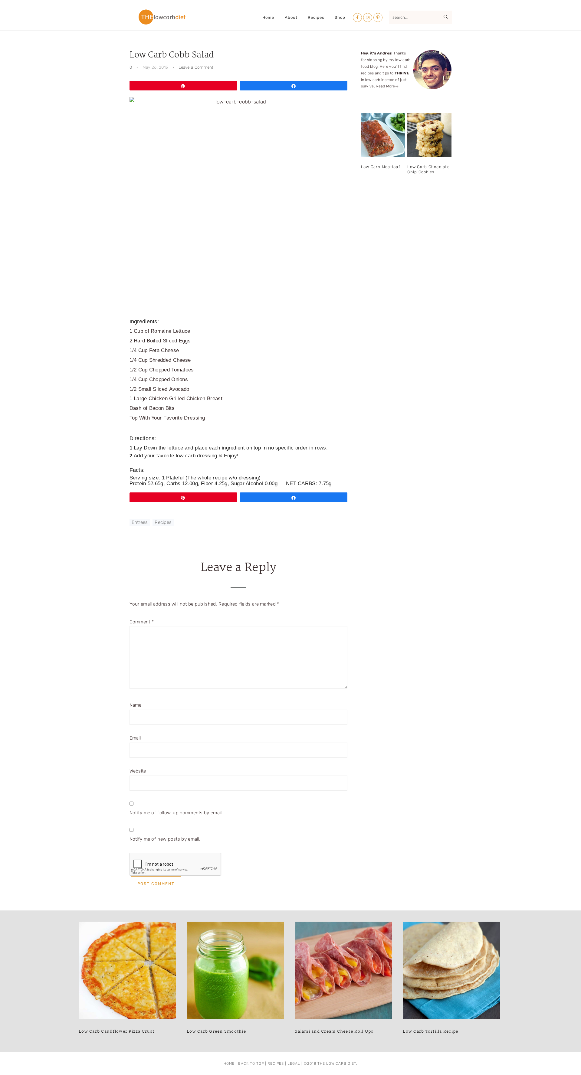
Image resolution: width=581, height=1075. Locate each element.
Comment (142, 622)
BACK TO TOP (251, 1063)
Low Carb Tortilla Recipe (430, 1031)
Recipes (163, 522)
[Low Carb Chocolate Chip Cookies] (429, 135)
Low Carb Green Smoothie (216, 1031)
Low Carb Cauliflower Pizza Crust (116, 1031)
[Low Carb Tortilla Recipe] (451, 972)
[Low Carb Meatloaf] (383, 135)
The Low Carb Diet (162, 17)
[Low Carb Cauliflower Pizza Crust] (127, 972)
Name (136, 705)
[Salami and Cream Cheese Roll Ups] (343, 972)
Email (135, 738)
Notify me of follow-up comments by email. (176, 812)
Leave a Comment (196, 67)
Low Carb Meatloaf (380, 167)
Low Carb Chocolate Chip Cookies (428, 169)
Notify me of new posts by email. (165, 839)
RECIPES (276, 1063)
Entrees (140, 522)
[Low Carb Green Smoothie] (235, 972)
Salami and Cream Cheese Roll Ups (334, 1031)
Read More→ (387, 86)
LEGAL (293, 1063)
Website (138, 771)
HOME (229, 1063)
